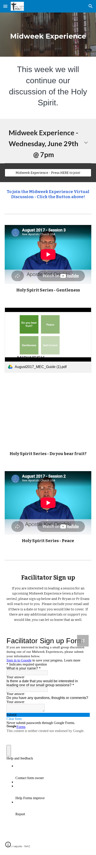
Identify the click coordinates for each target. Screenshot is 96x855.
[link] (48, 340)
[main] (48, 34)
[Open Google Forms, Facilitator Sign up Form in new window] (83, 641)
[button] (5, 6)
